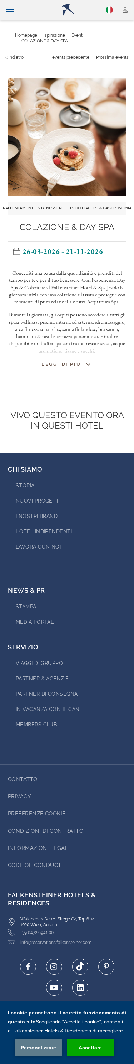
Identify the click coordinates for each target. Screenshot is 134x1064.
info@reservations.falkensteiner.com (55, 942)
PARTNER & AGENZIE (42, 678)
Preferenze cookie (37, 813)
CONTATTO (23, 779)
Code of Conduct (34, 865)
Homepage (26, 35)
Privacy (19, 796)
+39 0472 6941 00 (37, 932)
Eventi (77, 35)
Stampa (26, 606)
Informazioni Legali (39, 848)
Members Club (36, 724)
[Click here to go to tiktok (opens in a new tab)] (80, 967)
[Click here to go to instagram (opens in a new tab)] (54, 967)
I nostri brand (37, 516)
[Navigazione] (10, 10)
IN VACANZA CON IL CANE (49, 709)
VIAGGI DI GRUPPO (39, 663)
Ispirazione (54, 35)
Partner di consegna (47, 694)
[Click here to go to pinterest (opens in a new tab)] (106, 967)
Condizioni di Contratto (45, 831)
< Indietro (14, 57)
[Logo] (70, 10)
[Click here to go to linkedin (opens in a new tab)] (80, 988)
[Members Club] (125, 10)
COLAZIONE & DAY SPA (44, 40)
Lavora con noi (38, 547)
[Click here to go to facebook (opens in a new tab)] (28, 967)
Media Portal (35, 622)
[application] (67, 1032)
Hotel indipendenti (44, 531)
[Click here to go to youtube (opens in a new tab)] (54, 988)
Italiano (110, 10)
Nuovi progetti (38, 501)
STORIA (25, 485)
